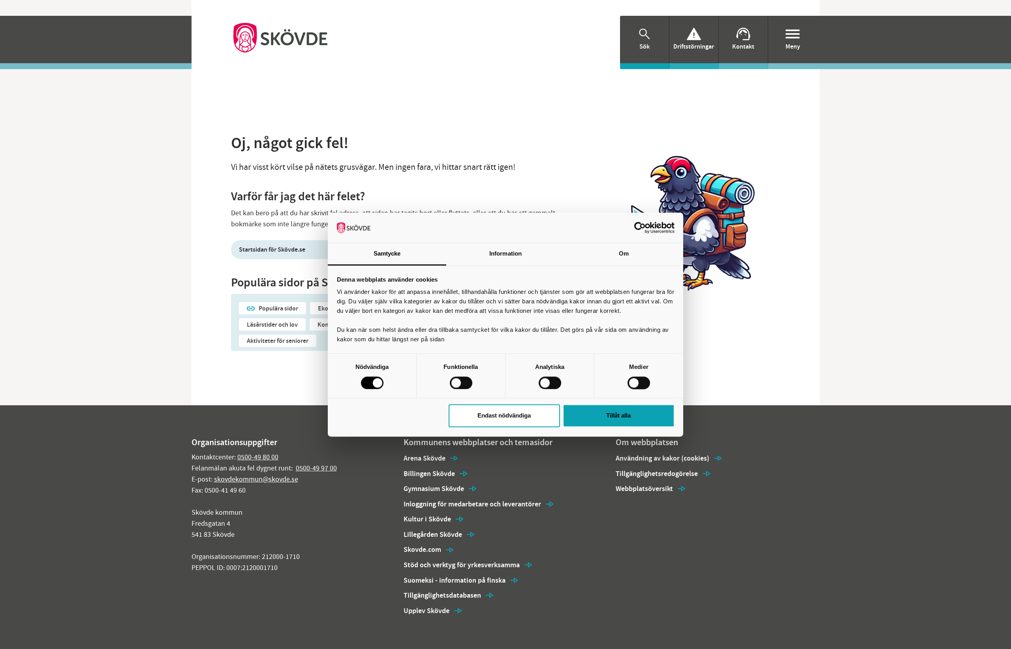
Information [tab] (505, 253)
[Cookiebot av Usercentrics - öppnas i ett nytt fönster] (640, 227)
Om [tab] (624, 253)
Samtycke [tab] (387, 253)
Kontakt (743, 46)
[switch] (461, 382)
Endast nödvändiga (504, 415)
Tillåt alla (618, 415)
